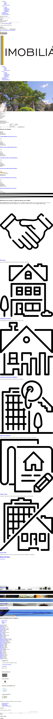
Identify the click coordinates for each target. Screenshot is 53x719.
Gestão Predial (6, 11)
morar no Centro (3, 599)
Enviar (1, 714)
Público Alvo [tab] (4, 622)
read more (1, 615)
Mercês (1, 652)
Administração (6, 8)
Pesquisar (3, 66)
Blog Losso (4, 12)
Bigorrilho (1, 645)
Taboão (1, 656)
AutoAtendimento (5, 13)
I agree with (6, 23)
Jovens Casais (2, 595)
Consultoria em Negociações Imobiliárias (8, 377)
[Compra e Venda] (26, 492)
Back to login (2, 30)
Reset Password (12, 29)
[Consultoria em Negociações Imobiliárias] (26, 375)
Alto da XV (2, 643)
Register (1, 27)
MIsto (1, 634)
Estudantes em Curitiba (4, 591)
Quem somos (2, 260)
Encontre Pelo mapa (5, 703)
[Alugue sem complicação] (26, 433)
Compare (1, 718)
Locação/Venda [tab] (4, 620)
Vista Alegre (2, 658)
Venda (5, 4)
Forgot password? (12, 30)
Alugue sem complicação (5, 435)
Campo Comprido (3, 649)
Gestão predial (3, 552)
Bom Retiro (2, 647)
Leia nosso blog (4, 607)
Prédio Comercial (3, 635)
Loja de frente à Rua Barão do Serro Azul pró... (8, 177)
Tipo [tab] (3, 621)
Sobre (3, 71)
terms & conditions (8, 23)
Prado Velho (2, 654)
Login (1, 19)
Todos (5, 2)
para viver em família (3, 603)
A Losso (5, 6)
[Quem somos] (26, 258)
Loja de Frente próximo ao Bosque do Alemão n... (8, 168)
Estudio (1, 630)
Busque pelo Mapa (5, 557)
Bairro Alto (2, 644)
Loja (1, 633)
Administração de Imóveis (5, 318)
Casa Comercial (2, 628)
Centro (1, 650)
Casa (1, 627)
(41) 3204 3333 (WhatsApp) (6, 664)
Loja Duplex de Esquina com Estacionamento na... (9, 157)
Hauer (1, 651)
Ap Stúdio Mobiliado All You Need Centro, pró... (8, 136)
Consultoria (6, 10)
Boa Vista (1, 646)
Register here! (7, 30)
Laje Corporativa (3, 632)
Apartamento (2, 626)
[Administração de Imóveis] (26, 316)
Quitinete (1, 636)
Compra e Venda (7, 9)
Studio (1, 637)
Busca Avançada (7, 70)
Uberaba (1, 657)
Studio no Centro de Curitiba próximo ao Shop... (8, 147)
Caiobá (1, 648)
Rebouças (1, 655)
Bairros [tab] (3, 623)
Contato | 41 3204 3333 (6, 14)
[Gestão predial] (26, 550)
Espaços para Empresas (4, 587)
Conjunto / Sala (2, 629)
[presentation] (2, 113)
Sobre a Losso (4, 666)
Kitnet (1, 631)
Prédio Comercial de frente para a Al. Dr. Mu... (8, 188)
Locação (5, 3)
